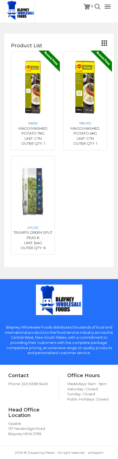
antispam (95, 452)
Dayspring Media (41, 452)
